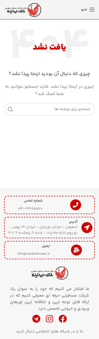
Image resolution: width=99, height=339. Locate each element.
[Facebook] (63, 319)
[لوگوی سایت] (23, 9)
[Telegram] (36, 319)
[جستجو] (10, 109)
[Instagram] (49, 319)
